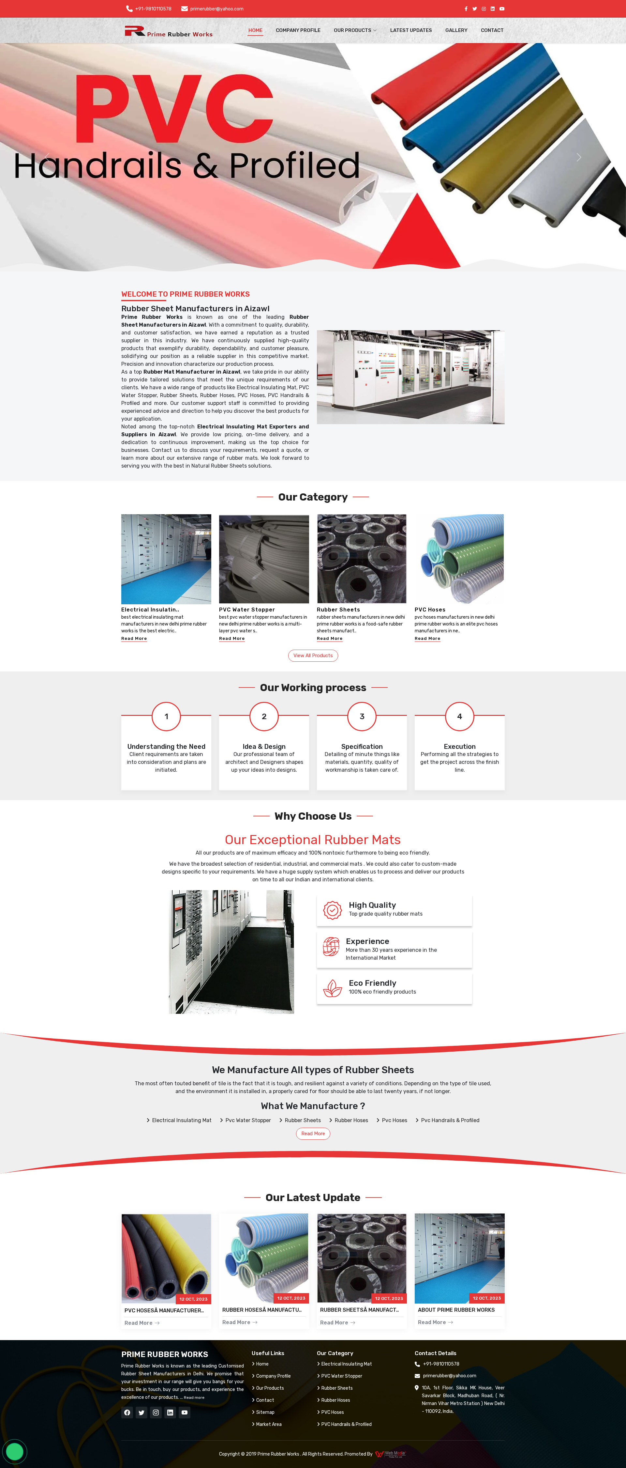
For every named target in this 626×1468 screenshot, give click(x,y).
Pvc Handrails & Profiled (450, 1120)
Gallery (456, 30)
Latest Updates (411, 30)
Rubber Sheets (338, 610)
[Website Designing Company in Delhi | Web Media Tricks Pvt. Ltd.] (391, 1454)
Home (255, 30)
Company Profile (298, 30)
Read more (193, 1397)
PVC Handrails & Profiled (346, 1424)
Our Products (270, 1388)
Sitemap (265, 1412)
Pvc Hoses (394, 1120)
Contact (492, 30)
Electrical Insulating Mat (182, 1120)
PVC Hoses (430, 610)
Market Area (269, 1424)
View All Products (313, 655)
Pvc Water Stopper (248, 1120)
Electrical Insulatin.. (150, 610)
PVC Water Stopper (247, 610)
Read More (134, 638)
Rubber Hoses (351, 1120)
